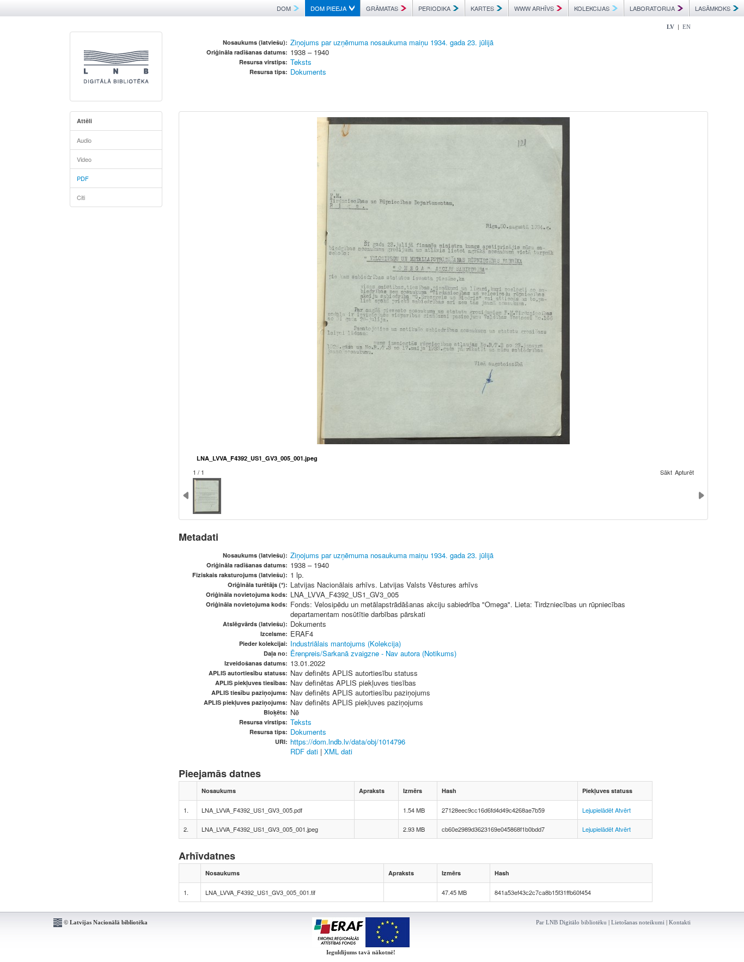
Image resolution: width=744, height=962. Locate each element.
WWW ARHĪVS (534, 8)
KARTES (482, 8)
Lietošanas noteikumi (637, 922)
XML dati (338, 751)
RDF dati (304, 751)
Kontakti (680, 922)
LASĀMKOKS (712, 8)
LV (670, 26)
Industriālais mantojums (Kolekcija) (345, 643)
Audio (84, 140)
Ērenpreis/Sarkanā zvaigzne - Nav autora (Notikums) (373, 653)
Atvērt (623, 810)
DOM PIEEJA (328, 8)
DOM (284, 8)
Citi (81, 197)
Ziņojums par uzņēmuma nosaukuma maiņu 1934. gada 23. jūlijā (391, 42)
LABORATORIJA (652, 8)
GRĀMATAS (382, 8)
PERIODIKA (434, 8)
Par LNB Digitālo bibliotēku (571, 922)
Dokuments (308, 71)
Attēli (84, 121)
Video (84, 159)
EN (686, 26)
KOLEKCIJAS (591, 8)
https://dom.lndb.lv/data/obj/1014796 (347, 741)
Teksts (301, 62)
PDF (83, 178)
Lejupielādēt (597, 810)
